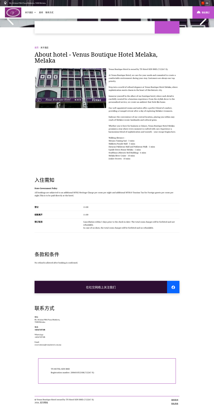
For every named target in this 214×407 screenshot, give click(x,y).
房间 (41, 12)
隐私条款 (174, 403)
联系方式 (49, 12)
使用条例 (174, 400)
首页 (37, 47)
